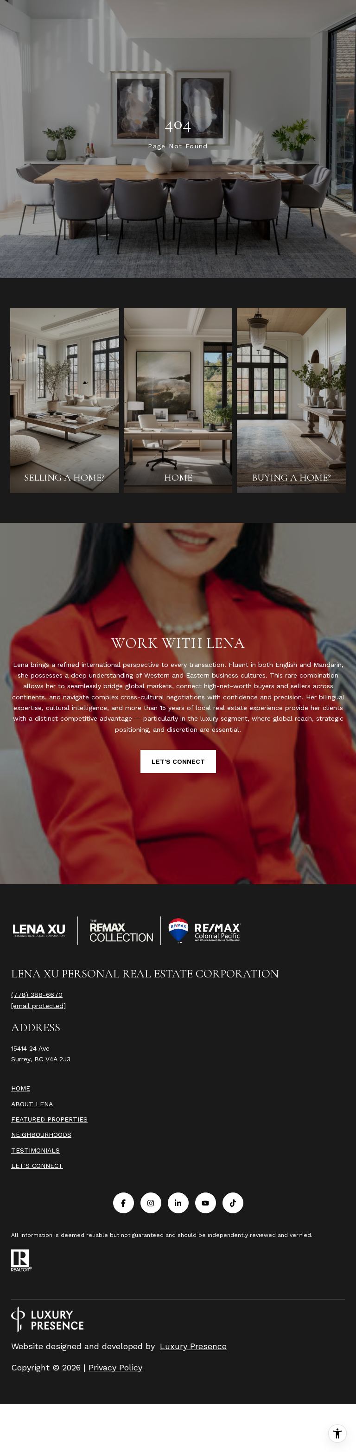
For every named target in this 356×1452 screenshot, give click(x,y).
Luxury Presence (193, 1346)
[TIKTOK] (232, 1202)
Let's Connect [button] (178, 761)
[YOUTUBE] (205, 1202)
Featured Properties (49, 1119)
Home (20, 1088)
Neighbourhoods (41, 1134)
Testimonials (35, 1150)
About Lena (32, 1104)
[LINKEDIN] (178, 1202)
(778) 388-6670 (37, 994)
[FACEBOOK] (123, 1202)
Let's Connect (37, 1165)
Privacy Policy (115, 1367)
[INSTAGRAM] (150, 1202)
